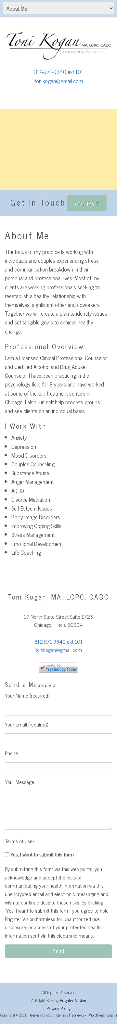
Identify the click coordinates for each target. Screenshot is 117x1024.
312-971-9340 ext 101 (58, 71)
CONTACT (86, 203)
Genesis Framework (71, 1015)
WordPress (97, 1015)
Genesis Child (40, 1015)
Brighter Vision (73, 1000)
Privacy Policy (58, 1008)
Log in (112, 1015)
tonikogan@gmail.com (58, 80)
